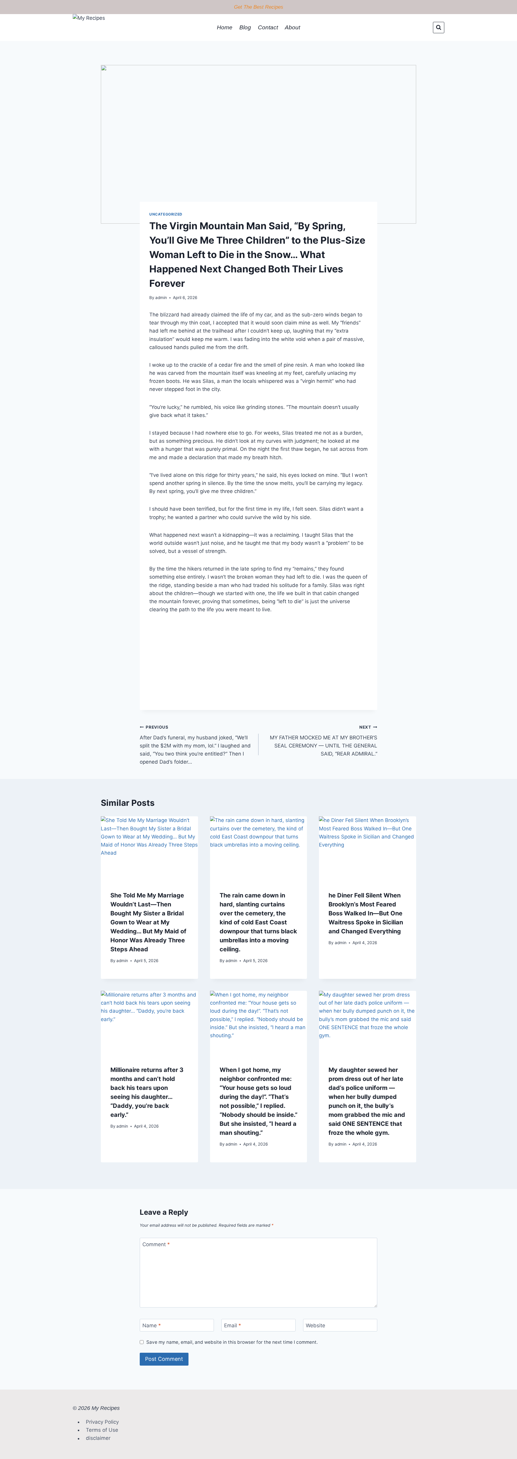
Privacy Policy (102, 1422)
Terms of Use (102, 1430)
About (292, 27)
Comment (156, 1244)
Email (232, 1325)
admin (161, 297)
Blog (245, 27)
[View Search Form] (438, 27)
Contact (268, 27)
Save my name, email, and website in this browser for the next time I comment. (232, 1342)
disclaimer (98, 1438)
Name (151, 1325)
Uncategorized (166, 214)
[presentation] (149, 848)
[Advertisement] (258, 668)
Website (315, 1325)
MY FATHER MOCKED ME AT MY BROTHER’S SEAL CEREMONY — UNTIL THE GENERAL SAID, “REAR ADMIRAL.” (323, 741)
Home (224, 27)
